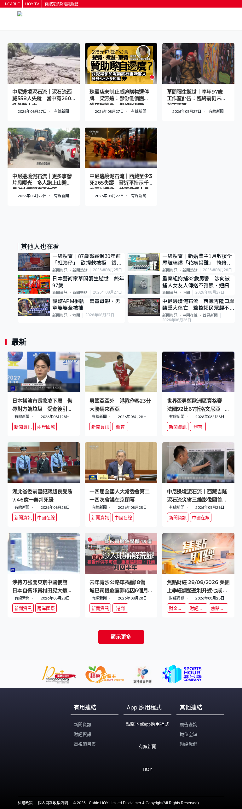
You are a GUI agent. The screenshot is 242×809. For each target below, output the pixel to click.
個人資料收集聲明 (53, 803)
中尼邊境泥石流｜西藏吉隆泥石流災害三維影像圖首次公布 (197, 495)
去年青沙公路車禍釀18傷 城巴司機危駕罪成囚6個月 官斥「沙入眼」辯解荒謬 (120, 586)
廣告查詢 (188, 724)
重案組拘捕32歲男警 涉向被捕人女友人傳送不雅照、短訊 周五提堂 (198, 282)
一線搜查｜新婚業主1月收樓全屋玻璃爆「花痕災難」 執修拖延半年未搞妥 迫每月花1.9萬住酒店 (197, 260)
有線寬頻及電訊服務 (61, 4)
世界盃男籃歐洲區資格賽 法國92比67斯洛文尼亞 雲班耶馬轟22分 (197, 404)
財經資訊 (82, 734)
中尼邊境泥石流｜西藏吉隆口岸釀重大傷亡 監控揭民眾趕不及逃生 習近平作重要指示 (198, 305)
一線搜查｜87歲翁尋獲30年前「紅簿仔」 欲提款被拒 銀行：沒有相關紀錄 (86, 260)
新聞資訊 (59, 270)
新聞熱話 (80, 270)
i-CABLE (12, 4)
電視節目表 (85, 744)
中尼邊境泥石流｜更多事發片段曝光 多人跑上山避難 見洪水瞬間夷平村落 (44, 183)
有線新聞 (61, 111)
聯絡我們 (188, 744)
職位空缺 (188, 734)
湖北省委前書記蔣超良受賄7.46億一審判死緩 (42, 495)
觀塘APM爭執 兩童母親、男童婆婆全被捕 (86, 305)
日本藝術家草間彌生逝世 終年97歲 (88, 282)
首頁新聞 (210, 315)
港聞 (186, 292)
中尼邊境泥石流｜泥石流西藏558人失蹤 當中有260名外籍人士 (42, 98)
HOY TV (32, 4)
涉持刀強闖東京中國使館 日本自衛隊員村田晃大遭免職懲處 (42, 586)
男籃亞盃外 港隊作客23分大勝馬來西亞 (120, 404)
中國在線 (190, 315)
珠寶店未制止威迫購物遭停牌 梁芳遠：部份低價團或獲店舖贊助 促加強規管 (119, 98)
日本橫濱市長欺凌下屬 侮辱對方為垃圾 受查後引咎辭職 (42, 404)
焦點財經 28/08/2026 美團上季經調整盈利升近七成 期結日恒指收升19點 (198, 586)
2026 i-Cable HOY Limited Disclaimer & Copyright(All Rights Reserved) (138, 803)
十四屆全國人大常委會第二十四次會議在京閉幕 (119, 495)
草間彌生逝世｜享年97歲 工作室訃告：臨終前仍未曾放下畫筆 (197, 98)
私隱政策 (25, 803)
